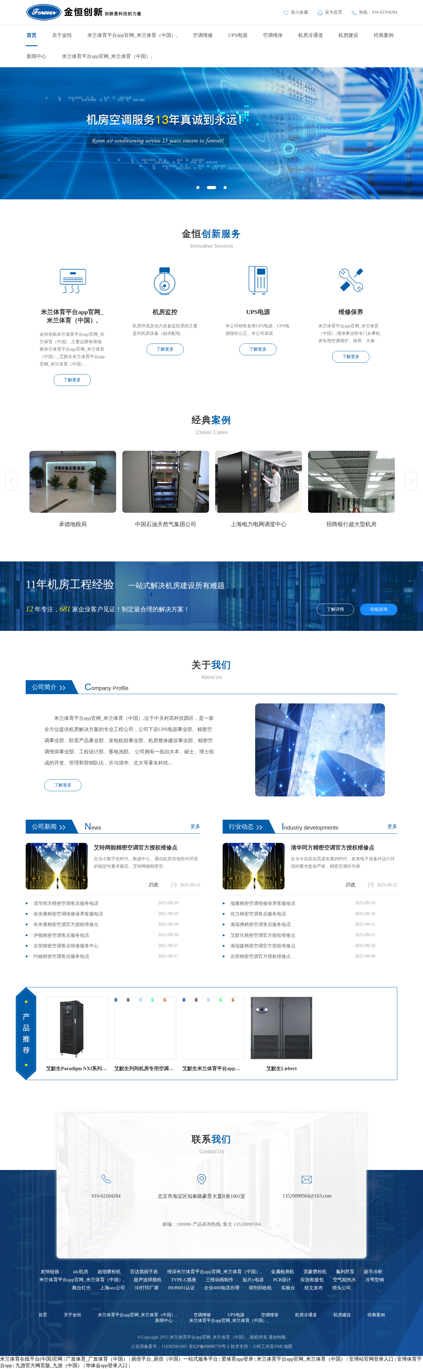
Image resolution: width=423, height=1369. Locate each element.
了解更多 (72, 380)
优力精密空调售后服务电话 (258, 913)
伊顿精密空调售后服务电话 (61, 935)
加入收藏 (300, 12)
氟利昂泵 (345, 1271)
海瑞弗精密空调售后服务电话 (260, 924)
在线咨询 (378, 609)
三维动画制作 (219, 1279)
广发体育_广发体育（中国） (97, 1359)
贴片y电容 (253, 1279)
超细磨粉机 (109, 1271)
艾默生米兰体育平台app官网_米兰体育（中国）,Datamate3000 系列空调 (213, 1068)
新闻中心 (36, 56)
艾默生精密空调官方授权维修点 (262, 935)
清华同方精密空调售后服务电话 (65, 903)
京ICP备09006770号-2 (209, 1346)
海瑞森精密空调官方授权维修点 (262, 945)
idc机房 (80, 1271)
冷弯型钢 (374, 1279)
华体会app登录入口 (107, 1365)
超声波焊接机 (148, 1279)
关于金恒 (62, 35)
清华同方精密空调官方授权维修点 (332, 847)
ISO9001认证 (181, 1287)
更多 (195, 826)
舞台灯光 (81, 1287)
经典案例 (384, 35)
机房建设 (348, 35)
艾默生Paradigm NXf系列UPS (77, 1068)
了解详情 (335, 609)
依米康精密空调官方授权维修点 (65, 924)
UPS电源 (237, 35)
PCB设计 (282, 1279)
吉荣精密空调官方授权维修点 (260, 956)
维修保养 (350, 311)
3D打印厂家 (146, 1287)
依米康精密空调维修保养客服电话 (68, 913)
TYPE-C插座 (183, 1279)
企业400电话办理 (221, 1287)
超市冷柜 (373, 1271)
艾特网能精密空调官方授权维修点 (135, 847)
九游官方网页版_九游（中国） (48, 1365)
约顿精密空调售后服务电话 (61, 956)
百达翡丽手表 (144, 1271)
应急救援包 (312, 1279)
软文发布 (313, 1287)
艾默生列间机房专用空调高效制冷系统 (145, 1068)
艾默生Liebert (281, 1068)
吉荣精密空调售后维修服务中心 (65, 945)
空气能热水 (344, 1279)
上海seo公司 (112, 1287)
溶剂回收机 (260, 1287)
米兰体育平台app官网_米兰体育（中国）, (132, 35)
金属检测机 (282, 1271)
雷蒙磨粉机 (315, 1271)
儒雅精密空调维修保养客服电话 (262, 903)
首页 (32, 35)
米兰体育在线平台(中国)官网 (31, 1359)
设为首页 (334, 12)
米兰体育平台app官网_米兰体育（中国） (301, 1359)
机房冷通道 (310, 35)
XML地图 (283, 1346)
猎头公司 (341, 1287)
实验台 (288, 1287)
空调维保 (273, 35)
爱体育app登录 (237, 1359)
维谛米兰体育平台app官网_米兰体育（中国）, (214, 1271)
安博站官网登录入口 (371, 1359)
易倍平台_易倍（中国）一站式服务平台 (174, 1359)
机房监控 (165, 311)
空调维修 (203, 35)
